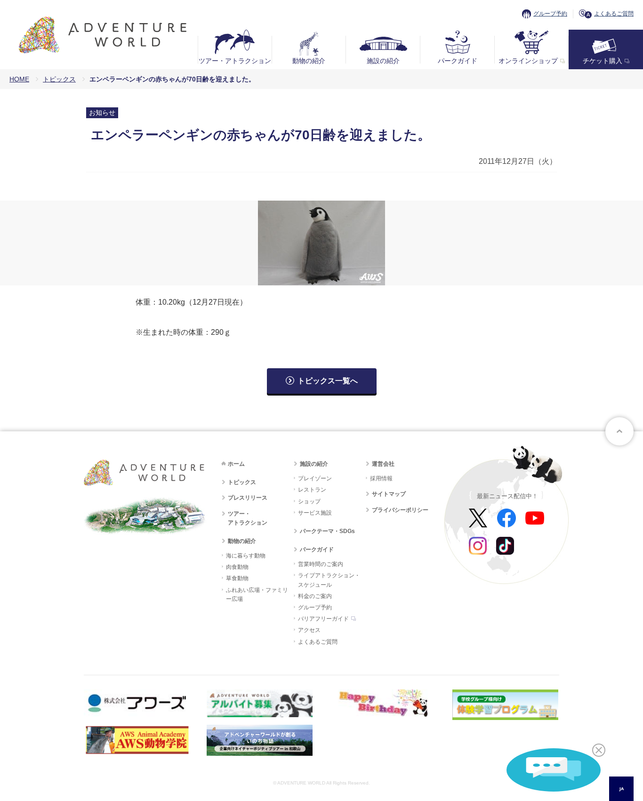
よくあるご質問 (614, 13)
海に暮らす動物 (245, 555)
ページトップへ (619, 431)
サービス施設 (315, 513)
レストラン (312, 489)
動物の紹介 (308, 61)
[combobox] (621, 789)
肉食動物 (237, 567)
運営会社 (383, 464)
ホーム (236, 464)
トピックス (59, 79)
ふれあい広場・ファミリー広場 (257, 594)
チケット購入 (602, 61)
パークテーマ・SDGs (327, 531)
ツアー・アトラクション (235, 61)
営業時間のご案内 (320, 564)
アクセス (309, 630)
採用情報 (381, 478)
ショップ (309, 501)
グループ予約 (550, 13)
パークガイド (457, 61)
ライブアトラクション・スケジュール (329, 580)
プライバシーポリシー (400, 510)
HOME (19, 79)
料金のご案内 (315, 596)
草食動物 (237, 578)
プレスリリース (247, 497)
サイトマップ (389, 494)
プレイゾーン (315, 478)
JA (621, 788)
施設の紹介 (383, 61)
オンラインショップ (528, 61)
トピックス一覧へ (327, 381)
